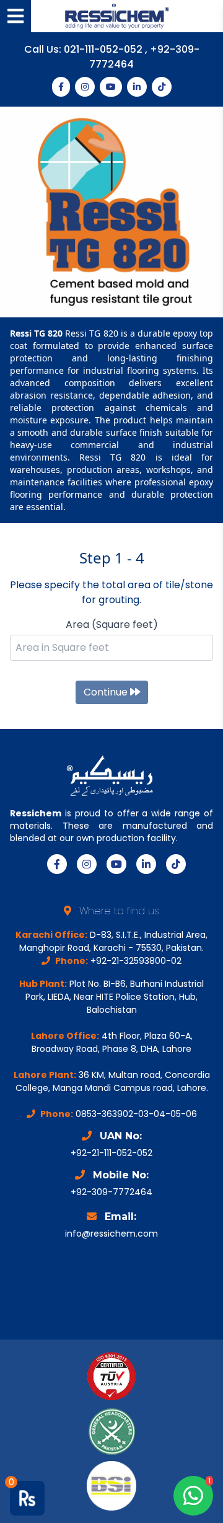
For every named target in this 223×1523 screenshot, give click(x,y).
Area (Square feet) (112, 624)
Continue (107, 692)
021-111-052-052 (104, 49)
